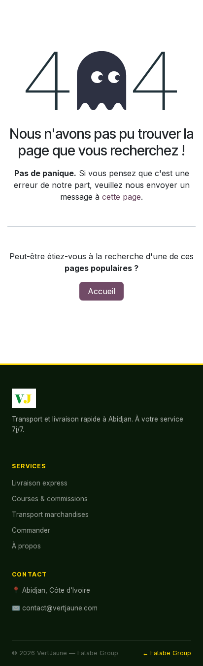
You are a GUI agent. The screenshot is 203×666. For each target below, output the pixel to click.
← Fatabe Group (166, 653)
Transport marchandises (50, 514)
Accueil (101, 291)
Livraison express (40, 483)
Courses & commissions (50, 499)
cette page (121, 197)
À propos (26, 546)
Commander (31, 530)
